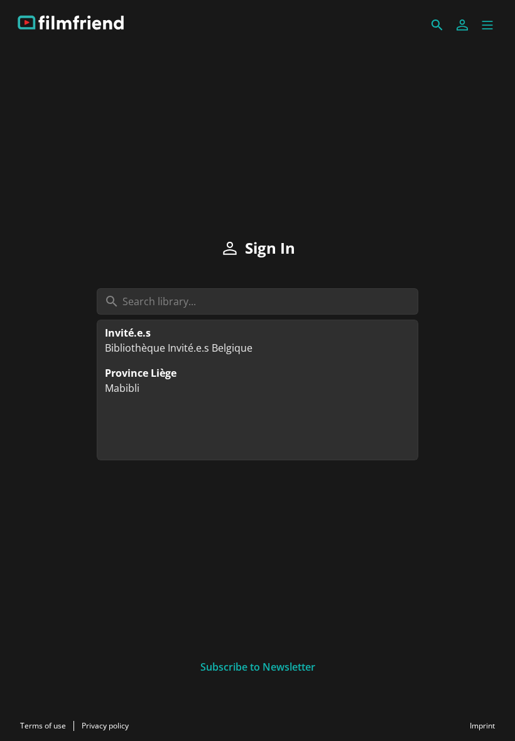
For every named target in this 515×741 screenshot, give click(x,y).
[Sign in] (462, 25)
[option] (257, 340)
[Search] (437, 25)
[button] (487, 25)
